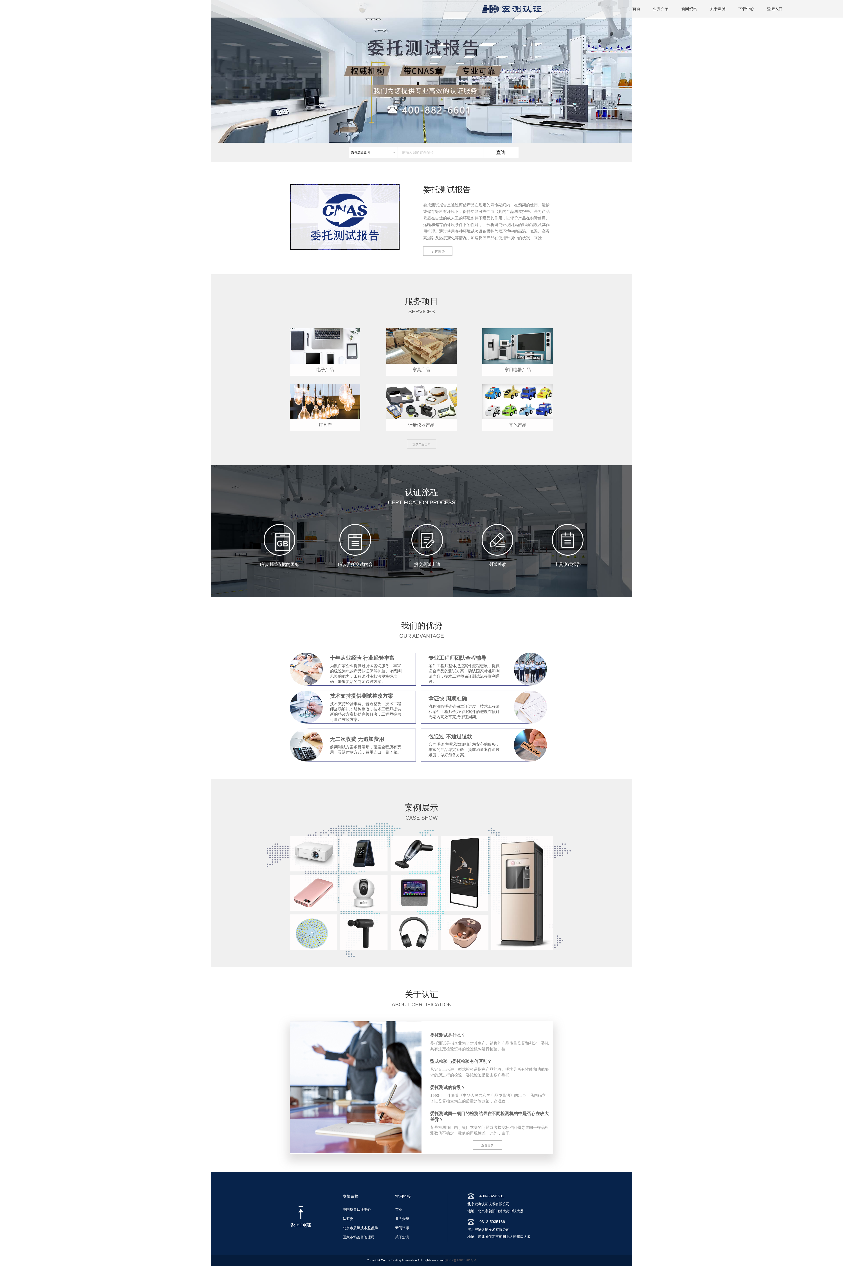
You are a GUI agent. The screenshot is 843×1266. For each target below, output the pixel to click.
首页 (636, 9)
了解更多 (438, 251)
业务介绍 (660, 9)
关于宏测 (718, 9)
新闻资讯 (689, 9)
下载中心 (746, 9)
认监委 (348, 1219)
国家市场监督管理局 (358, 1237)
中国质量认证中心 (357, 1209)
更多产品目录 (421, 444)
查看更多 (487, 1145)
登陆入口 (775, 9)
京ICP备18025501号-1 (461, 1260)
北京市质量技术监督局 (360, 1228)
